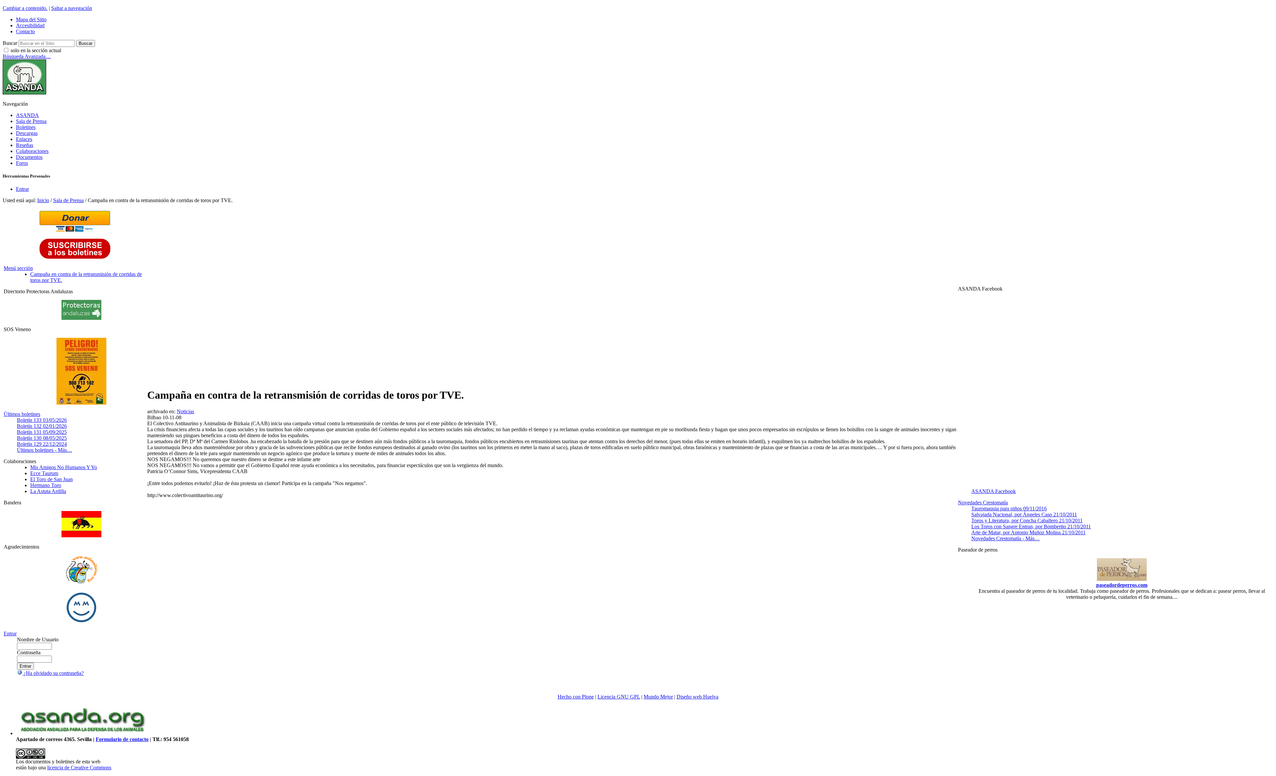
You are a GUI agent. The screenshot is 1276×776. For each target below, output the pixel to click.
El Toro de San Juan (51, 479)
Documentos (29, 157)
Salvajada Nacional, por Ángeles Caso (1024, 514)
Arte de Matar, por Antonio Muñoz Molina (1028, 532)
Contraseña (29, 652)
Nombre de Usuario (37, 639)
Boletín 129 (42, 444)
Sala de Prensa (31, 121)
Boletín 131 (42, 432)
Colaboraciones (32, 151)
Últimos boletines (22, 414)
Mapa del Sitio (31, 19)
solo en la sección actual (36, 50)
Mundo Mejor (658, 697)
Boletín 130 (42, 438)
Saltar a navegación (71, 8)
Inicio (43, 200)
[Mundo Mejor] (81, 622)
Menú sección (18, 268)
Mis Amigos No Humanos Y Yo (63, 467)
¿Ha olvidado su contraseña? (53, 673)
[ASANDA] (24, 92)
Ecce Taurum (44, 473)
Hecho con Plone (576, 697)
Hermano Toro (45, 485)
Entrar (22, 189)
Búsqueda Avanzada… (27, 56)
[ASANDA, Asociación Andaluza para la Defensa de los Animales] (82, 733)
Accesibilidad (30, 25)
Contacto (25, 31)
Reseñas (24, 145)
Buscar (10, 43)
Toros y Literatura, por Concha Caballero (1027, 520)
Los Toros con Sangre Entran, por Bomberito (1031, 526)
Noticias (185, 411)
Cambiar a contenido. (25, 8)
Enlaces (24, 139)
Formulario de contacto (122, 739)
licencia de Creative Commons (79, 767)
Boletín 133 (42, 420)
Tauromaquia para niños (1009, 508)
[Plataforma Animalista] (81, 582)
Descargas (27, 133)
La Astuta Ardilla (48, 491)
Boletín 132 (42, 426)
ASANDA (27, 115)
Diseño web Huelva (697, 697)
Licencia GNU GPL (618, 697)
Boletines (26, 127)
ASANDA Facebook (993, 491)
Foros (22, 163)
